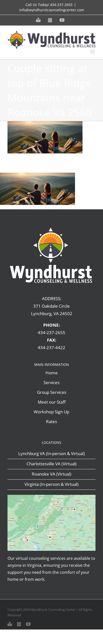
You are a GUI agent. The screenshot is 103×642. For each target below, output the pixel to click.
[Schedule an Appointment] (19, 624)
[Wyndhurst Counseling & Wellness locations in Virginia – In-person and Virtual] (52, 497)
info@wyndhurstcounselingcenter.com (51, 9)
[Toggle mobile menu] (93, 51)
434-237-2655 (61, 4)
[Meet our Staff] (10, 624)
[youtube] (28, 624)
